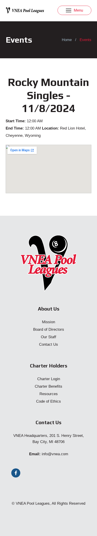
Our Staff (48, 337)
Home (67, 40)
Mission (48, 322)
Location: (50, 128)
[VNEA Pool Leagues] (25, 10)
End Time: (15, 128)
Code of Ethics (48, 401)
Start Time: (16, 121)
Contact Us (48, 344)
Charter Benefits (48, 386)
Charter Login (48, 379)
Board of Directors (48, 329)
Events (85, 40)
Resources (48, 394)
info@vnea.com (55, 454)
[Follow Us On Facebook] (15, 472)
